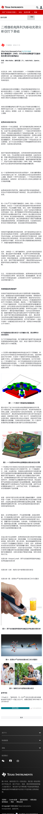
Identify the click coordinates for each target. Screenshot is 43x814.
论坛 (20, 12)
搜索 (37, 7)
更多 (35, 12)
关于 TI (4, 733)
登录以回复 (15, 708)
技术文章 (27, 12)
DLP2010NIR (26, 51)
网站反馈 (20, 802)
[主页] (12, 7)
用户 (41, 7)
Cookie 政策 (13, 800)
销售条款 (33, 800)
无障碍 (4, 800)
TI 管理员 (9, 45)
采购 (3, 748)
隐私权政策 (24, 800)
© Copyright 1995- (10, 806)
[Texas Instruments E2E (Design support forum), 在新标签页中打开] (10, 762)
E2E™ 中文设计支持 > (9, 12)
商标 (12, 802)
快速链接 (5, 740)
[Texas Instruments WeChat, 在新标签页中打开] (3, 762)
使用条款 (5, 802)
